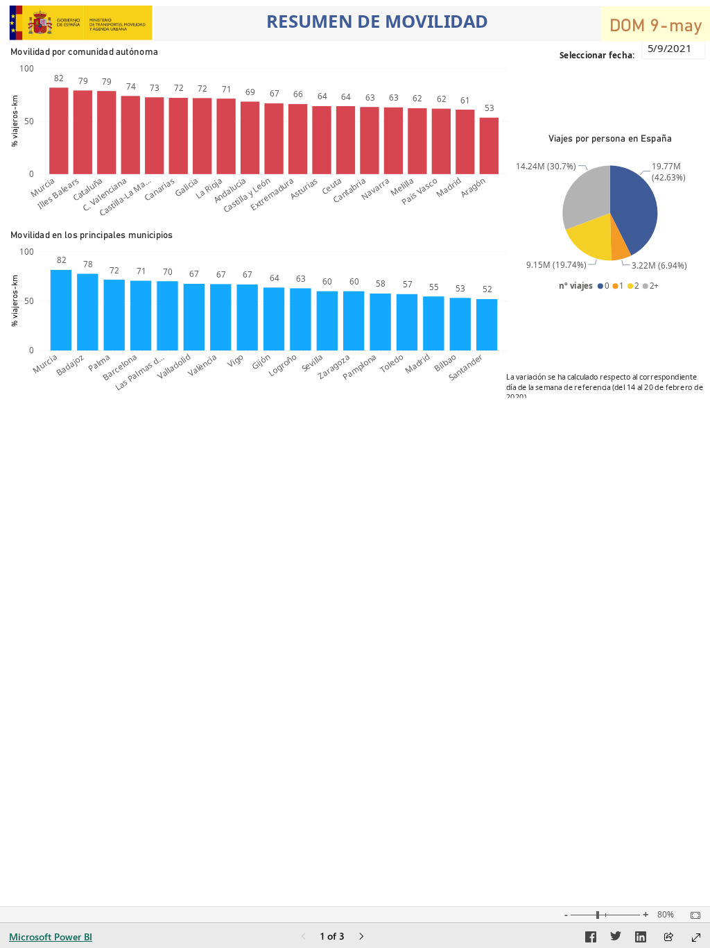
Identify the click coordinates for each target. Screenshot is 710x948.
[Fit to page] (692, 915)
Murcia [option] (42, 187)
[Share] (668, 938)
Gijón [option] (260, 361)
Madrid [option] (448, 187)
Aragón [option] (472, 187)
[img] (80, 23)
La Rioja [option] (208, 188)
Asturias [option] (304, 188)
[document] (377, 24)
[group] (377, 23)
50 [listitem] (29, 120)
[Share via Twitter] (615, 939)
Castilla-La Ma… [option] (124, 197)
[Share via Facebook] (590, 939)
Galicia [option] (186, 187)
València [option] (202, 365)
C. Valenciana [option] (104, 194)
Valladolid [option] (173, 366)
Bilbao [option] (445, 362)
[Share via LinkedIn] (640, 939)
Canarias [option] (159, 189)
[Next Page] (361, 937)
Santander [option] (465, 367)
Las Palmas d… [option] (138, 372)
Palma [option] (99, 362)
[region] (355, 200)
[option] (58, 130)
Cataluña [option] (88, 189)
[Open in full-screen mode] (696, 937)
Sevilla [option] (312, 362)
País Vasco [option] (419, 191)
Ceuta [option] (331, 185)
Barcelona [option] (119, 367)
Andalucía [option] (229, 190)
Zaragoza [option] (333, 366)
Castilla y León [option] (246, 195)
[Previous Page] (304, 937)
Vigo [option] (235, 360)
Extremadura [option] (272, 194)
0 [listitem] (31, 173)
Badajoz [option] (69, 364)
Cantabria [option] (349, 190)
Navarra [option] (375, 188)
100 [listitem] (26, 68)
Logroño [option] (282, 364)
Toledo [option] (391, 363)
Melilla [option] (401, 186)
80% (665, 914)
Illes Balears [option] (58, 193)
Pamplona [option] (359, 366)
